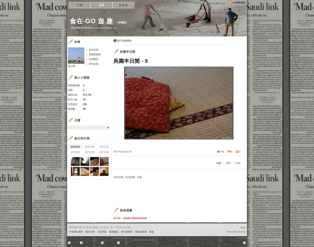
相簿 (101, 5)
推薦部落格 (95, 54)
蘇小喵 (71, 66)
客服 (151, 231)
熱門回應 (89, 152)
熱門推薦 (104, 152)
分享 (228, 163)
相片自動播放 (124, 40)
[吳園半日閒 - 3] (75, 161)
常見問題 (102, 231)
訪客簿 (123, 5)
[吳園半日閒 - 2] (84, 161)
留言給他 (93, 64)
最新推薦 (104, 146)
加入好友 (93, 49)
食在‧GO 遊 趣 (91, 21)
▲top (242, 227)
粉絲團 (75, 244)
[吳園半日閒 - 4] (75, 171)
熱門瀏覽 (75, 152)
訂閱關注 (93, 59)
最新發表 (75, 146)
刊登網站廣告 (76, 231)
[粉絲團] (69, 243)
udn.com (241, 231)
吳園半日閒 (127, 51)
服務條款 (113, 231)
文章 (80, 5)
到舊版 (122, 22)
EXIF (237, 163)
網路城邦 (237, 244)
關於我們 (90, 231)
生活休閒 (130, 177)
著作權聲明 (127, 231)
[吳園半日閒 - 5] (104, 161)
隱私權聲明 (141, 231)
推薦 (218, 163)
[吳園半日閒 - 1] (94, 161)
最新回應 (89, 146)
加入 (228, 244)
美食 (139, 177)
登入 (221, 244)
